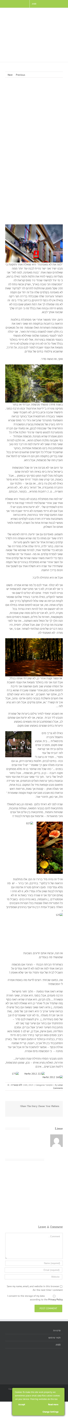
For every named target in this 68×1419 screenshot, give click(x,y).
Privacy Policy (55, 1299)
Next (10, 74)
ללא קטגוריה (16, 1085)
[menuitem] (34, 4)
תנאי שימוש (54, 1337)
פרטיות (57, 1330)
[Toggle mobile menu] (61, 13)
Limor (60, 1085)
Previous (20, 74)
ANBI (58, 1344)
